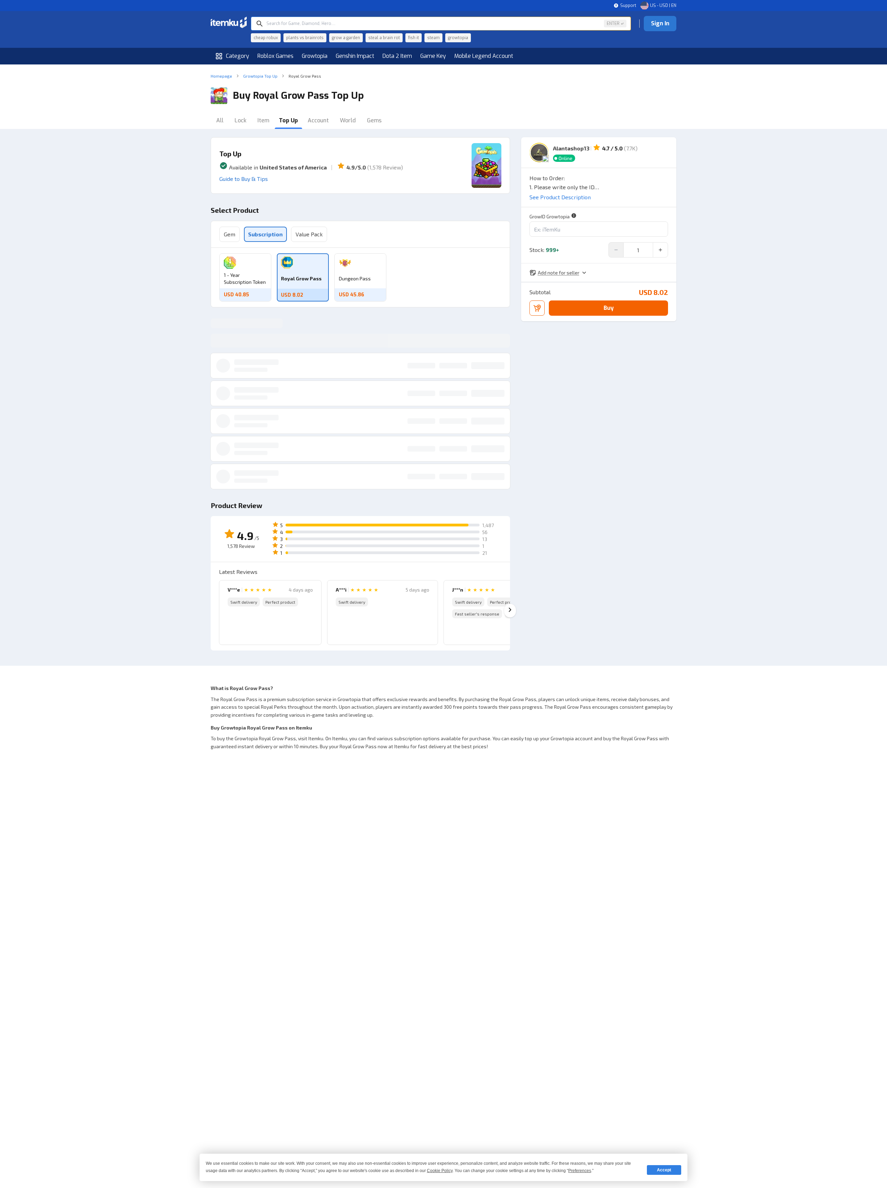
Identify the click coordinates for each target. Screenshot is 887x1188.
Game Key (433, 56)
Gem (229, 234)
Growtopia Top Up (260, 75)
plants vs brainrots (305, 38)
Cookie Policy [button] (440, 1170)
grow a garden (346, 38)
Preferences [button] (579, 1170)
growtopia (458, 38)
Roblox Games (275, 56)
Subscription (265, 234)
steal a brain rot (384, 38)
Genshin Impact (355, 56)
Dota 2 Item (397, 56)
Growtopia (314, 56)
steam (433, 38)
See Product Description (560, 197)
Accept (664, 1170)
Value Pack (309, 234)
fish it (413, 38)
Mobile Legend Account (483, 56)
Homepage (221, 75)
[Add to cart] (537, 308)
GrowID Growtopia (549, 216)
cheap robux (266, 38)
